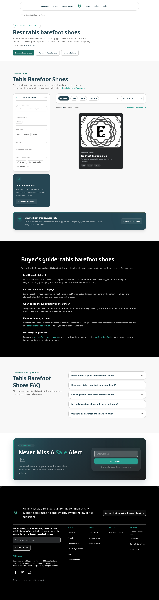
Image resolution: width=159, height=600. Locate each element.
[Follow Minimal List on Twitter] (22, 572)
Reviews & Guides (116, 533)
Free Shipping (37, 162)
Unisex (26, 134)
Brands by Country (75, 549)
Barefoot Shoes (32, 15)
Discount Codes (74, 559)
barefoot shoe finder (103, 337)
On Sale (22, 162)
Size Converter (94, 538)
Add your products (131, 221)
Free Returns (24, 166)
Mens (83, 98)
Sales (96, 6)
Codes (105, 6)
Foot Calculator (94, 543)
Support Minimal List (136, 533)
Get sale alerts (116, 461)
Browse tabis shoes (23, 53)
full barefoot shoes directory (46, 337)
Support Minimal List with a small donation (124, 513)
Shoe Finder (93, 533)
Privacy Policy (135, 549)
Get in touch (135, 538)
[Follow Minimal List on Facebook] (15, 572)
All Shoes (64, 98)
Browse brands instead (134, 107)
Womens (93, 98)
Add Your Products (26, 201)
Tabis (19, 122)
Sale (74, 98)
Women (35, 134)
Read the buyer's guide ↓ (73, 88)
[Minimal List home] (79, 6)
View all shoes (70, 53)
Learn (88, 6)
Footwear (45, 6)
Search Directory (23, 105)
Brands (55, 6)
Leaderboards (67, 6)
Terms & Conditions (137, 544)
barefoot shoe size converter (39, 325)
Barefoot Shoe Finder (48, 53)
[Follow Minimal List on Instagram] (29, 572)
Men (18, 134)
